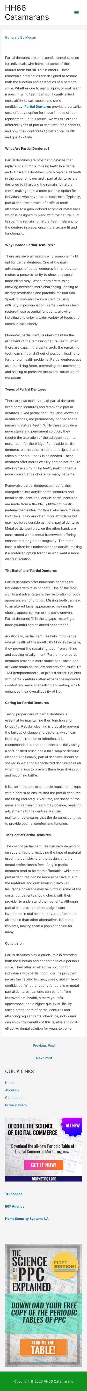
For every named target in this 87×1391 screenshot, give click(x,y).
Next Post (44, 1058)
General (11, 37)
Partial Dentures (37, 106)
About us (12, 1090)
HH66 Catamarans (27, 12)
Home (9, 1083)
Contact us (13, 1098)
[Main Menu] (76, 13)
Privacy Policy (16, 1105)
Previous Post (44, 1045)
